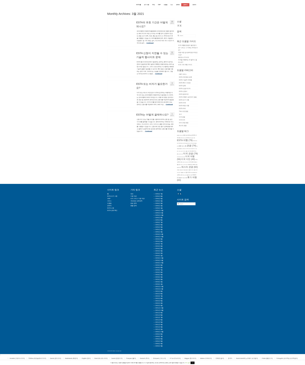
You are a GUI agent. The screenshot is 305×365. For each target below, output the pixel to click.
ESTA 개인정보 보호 (185, 77)
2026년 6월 (159, 196)
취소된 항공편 (193, 172)
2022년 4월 (159, 303)
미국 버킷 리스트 (181, 156)
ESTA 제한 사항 (184, 105)
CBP (185, 135)
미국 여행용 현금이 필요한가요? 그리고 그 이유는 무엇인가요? (188, 48)
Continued (150, 43)
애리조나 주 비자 (183, 57)
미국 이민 (188, 159)
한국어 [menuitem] (230, 358)
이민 (178, 172)
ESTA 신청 (110, 208)
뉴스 (180, 114)
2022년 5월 (159, 301)
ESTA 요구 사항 (184, 100)
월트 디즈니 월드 (193, 169)
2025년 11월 (159, 213)
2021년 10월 (159, 310)
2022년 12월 (159, 286)
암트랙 (179, 167)
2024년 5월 (159, 248)
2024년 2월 (159, 253)
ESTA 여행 (185, 140)
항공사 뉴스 (183, 177)
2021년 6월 (159, 320)
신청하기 (185, 4)
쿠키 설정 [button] (187, 362)
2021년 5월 (159, 322)
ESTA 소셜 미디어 (184, 88)
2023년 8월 (159, 267)
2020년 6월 (159, 339)
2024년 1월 (159, 255)
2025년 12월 (159, 210)
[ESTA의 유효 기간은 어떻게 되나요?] (120, 32)
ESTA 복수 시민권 (184, 83)
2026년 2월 (159, 205)
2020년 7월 (159, 336)
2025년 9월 (159, 217)
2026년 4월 (159, 201)
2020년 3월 (159, 346)
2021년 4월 (159, 324)
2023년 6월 (159, 272)
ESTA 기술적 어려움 (185, 80)
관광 (191, 145)
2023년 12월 (159, 258)
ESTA (189, 135)
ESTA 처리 (182, 108)
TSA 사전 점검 (183, 111)
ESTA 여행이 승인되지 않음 (188, 97)
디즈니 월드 (186, 151)
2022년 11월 (159, 289)
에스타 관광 (182, 125)
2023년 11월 (159, 260)
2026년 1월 (159, 208)
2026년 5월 (159, 198)
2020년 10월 (159, 331)
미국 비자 (182, 120)
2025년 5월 (159, 227)
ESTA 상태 (182, 85)
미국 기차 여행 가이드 (185, 64)
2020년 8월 (159, 334)
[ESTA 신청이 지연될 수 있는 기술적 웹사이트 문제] (120, 63)
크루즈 (179, 175)
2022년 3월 (159, 305)
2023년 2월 (159, 282)
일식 (188, 172)
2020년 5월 (159, 341)
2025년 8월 (159, 220)
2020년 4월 (159, 343)
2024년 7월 (159, 243)
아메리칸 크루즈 (192, 164)
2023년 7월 (159, 270)
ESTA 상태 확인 (112, 210)
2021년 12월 (159, 308)
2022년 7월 (159, 296)
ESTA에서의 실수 (190, 137)
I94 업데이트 (187, 143)
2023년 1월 (159, 284)
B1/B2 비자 (180, 135)
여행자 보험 (180, 169)
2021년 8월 (159, 315)
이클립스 (182, 172)
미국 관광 (182, 117)
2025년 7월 (159, 222)
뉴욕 (184, 148)
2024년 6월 (159, 246)
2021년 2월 (159, 329)
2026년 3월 (159, 203)
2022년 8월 (159, 293)
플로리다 (189, 175)
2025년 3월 (159, 232)
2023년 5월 (159, 274)
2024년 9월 (159, 239)
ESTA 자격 (182, 103)
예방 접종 (185, 169)
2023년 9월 (159, 265)
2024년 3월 (159, 251)
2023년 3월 (159, 279)
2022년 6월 (159, 298)
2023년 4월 (159, 277)
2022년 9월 (159, 291)
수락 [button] (192, 362)
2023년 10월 (159, 263)
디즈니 (180, 151)
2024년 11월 (159, 234)
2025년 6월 (159, 224)
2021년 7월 (159, 317)
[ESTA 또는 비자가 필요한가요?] (120, 93)
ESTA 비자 (183, 137)
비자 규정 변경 (183, 123)
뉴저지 (188, 148)
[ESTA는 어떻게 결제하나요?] (120, 124)
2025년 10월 (159, 215)
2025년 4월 (159, 229)
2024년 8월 (159, 241)
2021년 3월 (159, 327)
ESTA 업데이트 (184, 94)
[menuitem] (193, 4)
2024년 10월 (159, 236)
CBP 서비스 (183, 74)
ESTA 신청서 (183, 91)
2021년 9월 (159, 312)
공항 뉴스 (182, 146)
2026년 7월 (159, 194)
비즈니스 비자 (183, 164)
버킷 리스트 (185, 162)
